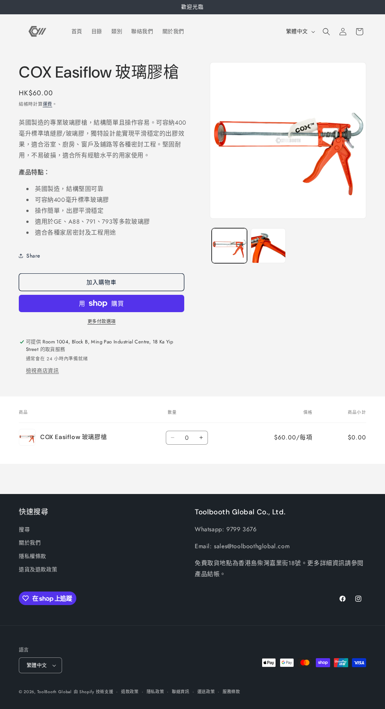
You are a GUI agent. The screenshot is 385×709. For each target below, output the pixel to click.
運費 (47, 104)
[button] (326, 31)
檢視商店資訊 (42, 370)
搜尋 (24, 529)
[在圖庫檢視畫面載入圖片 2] (268, 245)
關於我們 (30, 542)
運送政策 (206, 692)
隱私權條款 (32, 556)
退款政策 (130, 692)
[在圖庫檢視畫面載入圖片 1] (229, 245)
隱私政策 (155, 692)
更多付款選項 (102, 321)
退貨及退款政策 (38, 569)
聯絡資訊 (180, 692)
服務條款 (231, 692)
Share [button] (33, 255)
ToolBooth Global (54, 692)
